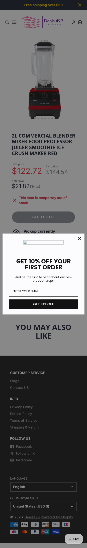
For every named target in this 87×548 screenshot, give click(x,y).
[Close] (79, 239)
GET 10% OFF (43, 304)
